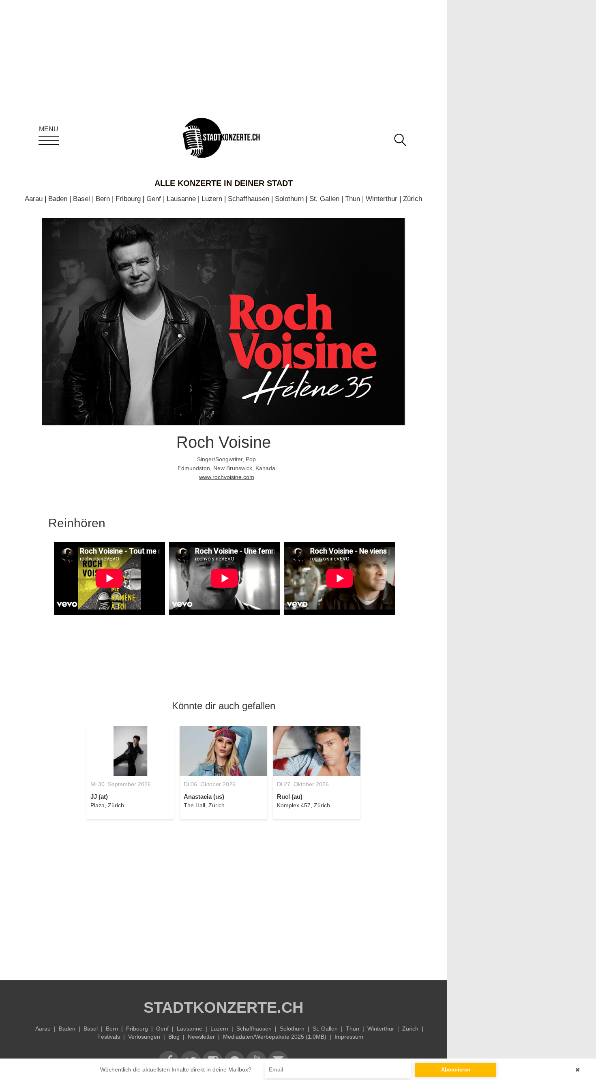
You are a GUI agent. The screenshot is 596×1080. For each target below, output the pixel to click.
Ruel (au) (289, 796)
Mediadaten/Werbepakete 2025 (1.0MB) (274, 1036)
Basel (81, 199)
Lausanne (181, 199)
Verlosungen (144, 1036)
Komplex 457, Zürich (303, 805)
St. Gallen (324, 199)
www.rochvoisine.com (226, 477)
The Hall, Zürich (204, 805)
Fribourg (128, 199)
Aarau (34, 199)
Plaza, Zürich (107, 805)
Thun (352, 199)
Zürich (412, 199)
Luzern (212, 199)
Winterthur (381, 199)
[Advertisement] (223, 895)
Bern (103, 199)
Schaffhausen (248, 199)
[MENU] (49, 140)
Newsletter (201, 1036)
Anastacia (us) (204, 796)
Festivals (108, 1036)
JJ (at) (99, 796)
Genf (153, 199)
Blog (174, 1036)
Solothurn (289, 199)
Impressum (348, 1036)
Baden (57, 199)
